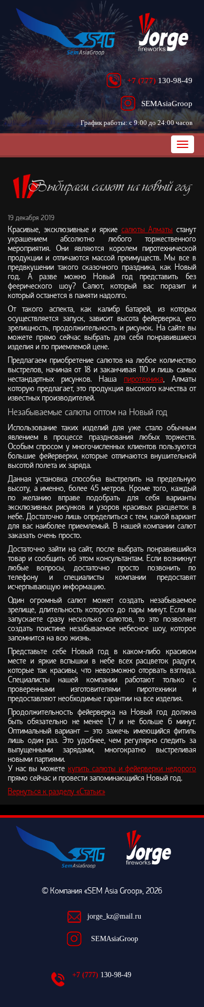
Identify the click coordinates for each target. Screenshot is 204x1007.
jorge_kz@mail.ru (114, 916)
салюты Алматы (147, 229)
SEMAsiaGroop (114, 939)
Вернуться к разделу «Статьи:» (56, 791)
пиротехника (143, 379)
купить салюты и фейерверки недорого (132, 768)
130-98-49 (159, 80)
